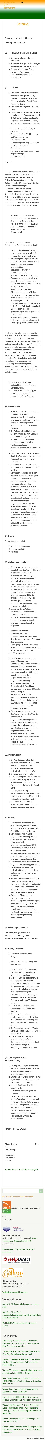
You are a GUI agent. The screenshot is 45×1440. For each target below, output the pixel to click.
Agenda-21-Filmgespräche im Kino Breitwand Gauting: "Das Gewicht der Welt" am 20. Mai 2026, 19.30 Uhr (21, 1362)
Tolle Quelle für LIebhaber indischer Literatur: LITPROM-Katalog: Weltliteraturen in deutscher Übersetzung (21, 1381)
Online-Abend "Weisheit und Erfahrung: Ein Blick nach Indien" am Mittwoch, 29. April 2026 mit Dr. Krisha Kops (22, 1429)
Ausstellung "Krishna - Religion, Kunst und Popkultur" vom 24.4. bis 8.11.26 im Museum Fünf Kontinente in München (20, 1343)
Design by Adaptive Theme (35, 1438)
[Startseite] (3, 5)
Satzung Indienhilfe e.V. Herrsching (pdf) (21, 1170)
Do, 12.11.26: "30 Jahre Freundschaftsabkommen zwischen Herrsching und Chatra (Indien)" (21, 1315)
